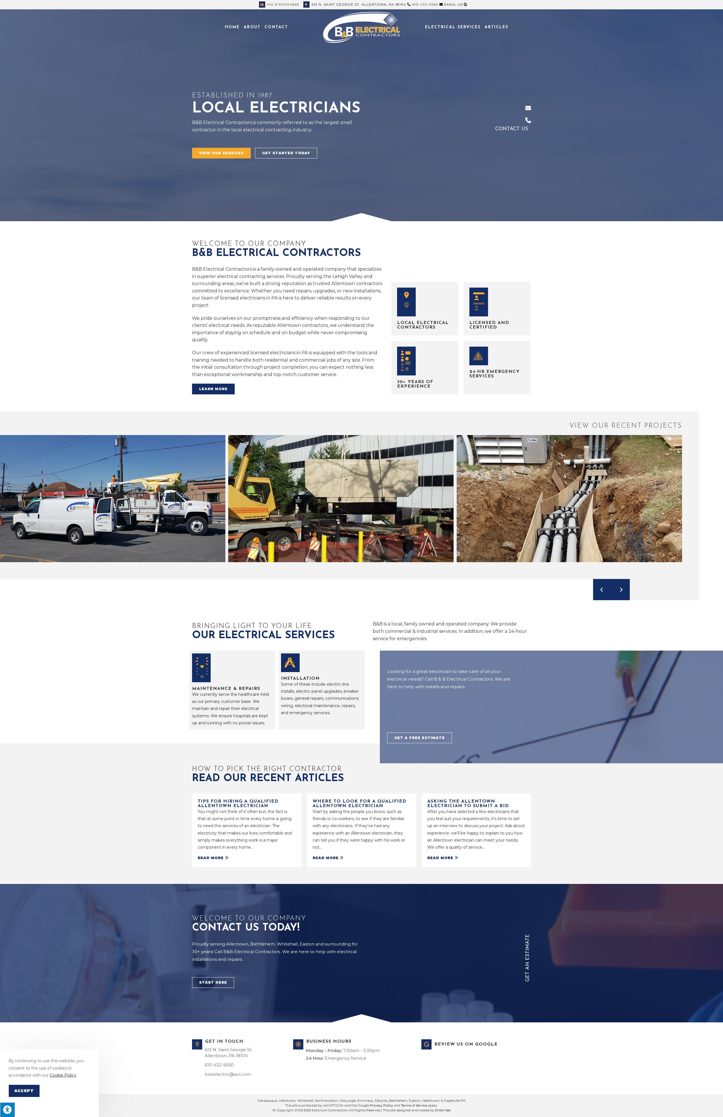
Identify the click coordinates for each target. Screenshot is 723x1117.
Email (453, 4)
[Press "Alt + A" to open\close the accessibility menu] (7, 1109)
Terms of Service (414, 1105)
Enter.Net (443, 1110)
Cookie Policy (63, 1075)
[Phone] (528, 120)
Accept (24, 1090)
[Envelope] (528, 108)
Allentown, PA (359, 4)
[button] (221, 153)
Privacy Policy (381, 1105)
